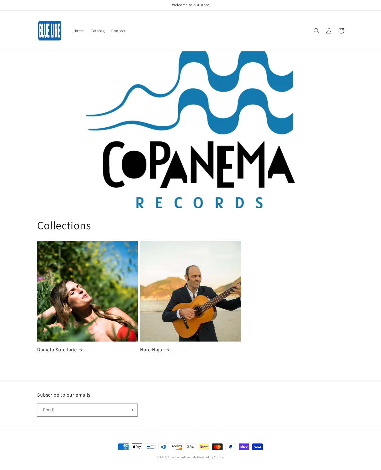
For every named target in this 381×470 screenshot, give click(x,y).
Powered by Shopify (210, 457)
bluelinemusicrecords (182, 457)
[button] (316, 31)
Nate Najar (152, 349)
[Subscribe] (131, 410)
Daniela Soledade (57, 349)
